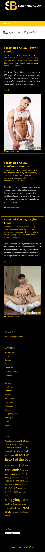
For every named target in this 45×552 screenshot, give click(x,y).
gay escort (14, 465)
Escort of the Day (18, 60)
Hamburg (8, 387)
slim (6, 504)
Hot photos (9, 391)
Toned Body (25, 234)
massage (17, 484)
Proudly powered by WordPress (22, 547)
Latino (22, 175)
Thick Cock (10, 507)
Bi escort (13, 444)
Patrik (6, 90)
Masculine (8, 484)
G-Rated (8, 379)
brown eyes (9, 455)
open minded (22, 492)
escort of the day (11, 371)
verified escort (9, 180)
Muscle (24, 484)
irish (35, 232)
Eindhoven (9, 368)
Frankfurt (8, 375)
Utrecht (8, 421)
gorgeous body (16, 474)
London (26, 481)
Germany (8, 383)
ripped (15, 178)
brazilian (8, 451)
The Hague (9, 417)
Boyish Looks (22, 447)
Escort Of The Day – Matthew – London (16, 164)
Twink (32, 234)
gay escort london (17, 232)
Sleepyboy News (25, 55)
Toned (19, 508)
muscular (21, 63)
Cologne (8, 360)
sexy (20, 178)
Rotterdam (9, 406)
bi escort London (22, 58)
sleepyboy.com (31, 63)
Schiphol (8, 410)
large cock (9, 481)
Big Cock (14, 447)
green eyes (13, 63)
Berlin (7, 356)
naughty (19, 488)
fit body (7, 465)
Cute (21, 229)
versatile (7, 65)
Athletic (8, 441)
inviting (16, 175)
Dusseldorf (9, 364)
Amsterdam (9, 352)
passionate (8, 178)
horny (26, 478)
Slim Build (13, 504)
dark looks (33, 58)
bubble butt (14, 229)
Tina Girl (18, 65)
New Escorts (9, 402)
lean (21, 481)
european (29, 60)
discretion (8, 60)
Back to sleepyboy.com (14, 336)
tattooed (22, 504)
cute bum (24, 454)
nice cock (14, 491)
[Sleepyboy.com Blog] (22, 14)
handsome (20, 478)
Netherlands (9, 398)
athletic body (15, 441)
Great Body (8, 175)
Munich (7, 394)
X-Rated (8, 425)
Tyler (6, 261)
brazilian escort (19, 451)
